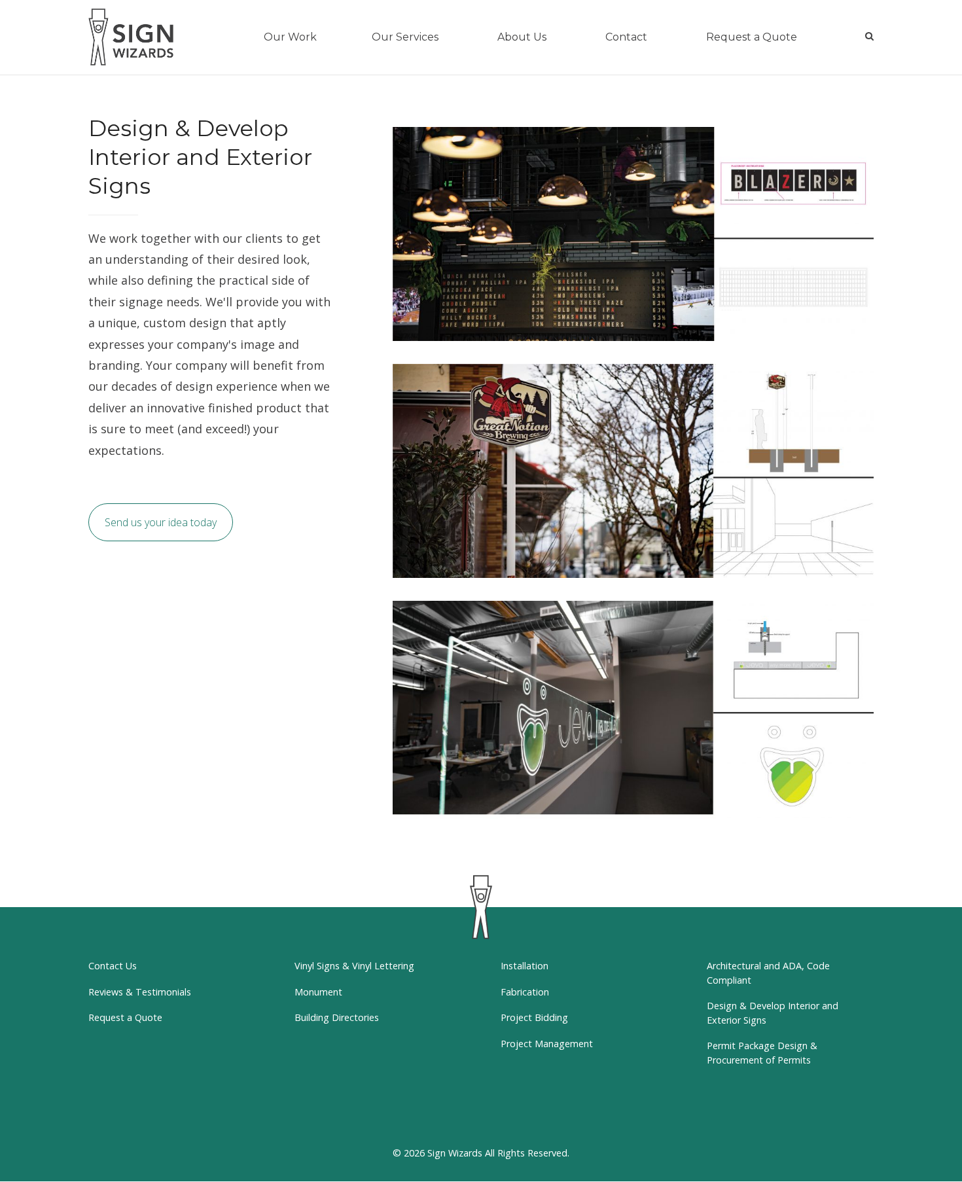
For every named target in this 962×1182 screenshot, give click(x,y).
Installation (524, 965)
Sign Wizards (454, 1153)
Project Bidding (534, 1017)
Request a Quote (125, 1017)
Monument (318, 992)
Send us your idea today (161, 522)
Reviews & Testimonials (139, 992)
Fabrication (525, 992)
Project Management (547, 1043)
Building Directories (336, 1017)
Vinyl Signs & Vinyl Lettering (354, 965)
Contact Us (112, 965)
